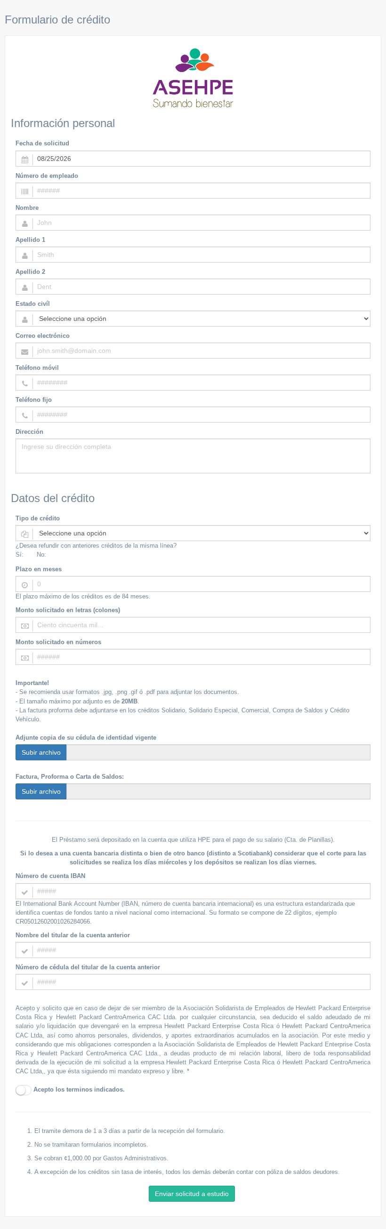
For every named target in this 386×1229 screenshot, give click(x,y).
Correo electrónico (43, 335)
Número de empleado (47, 175)
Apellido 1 (30, 239)
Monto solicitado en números (58, 642)
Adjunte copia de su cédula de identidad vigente (86, 737)
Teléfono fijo (34, 399)
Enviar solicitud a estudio (192, 1193)
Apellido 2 (30, 271)
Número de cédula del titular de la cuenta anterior (88, 967)
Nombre (27, 207)
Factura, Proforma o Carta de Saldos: (70, 776)
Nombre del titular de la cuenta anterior (73, 935)
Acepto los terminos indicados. (78, 1089)
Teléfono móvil (37, 367)
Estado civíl (33, 303)
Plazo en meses (39, 569)
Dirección (29, 431)
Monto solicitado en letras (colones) (68, 610)
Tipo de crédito (38, 518)
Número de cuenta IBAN (50, 875)
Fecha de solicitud (42, 143)
